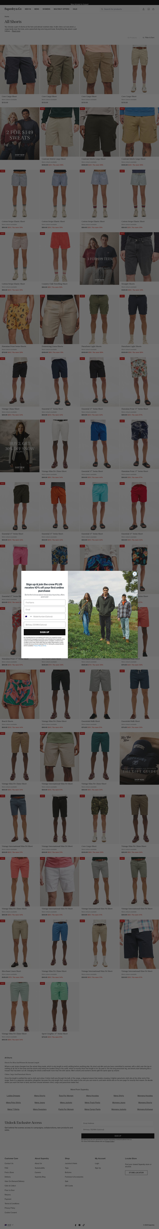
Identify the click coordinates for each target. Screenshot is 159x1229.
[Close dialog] (135, 574)
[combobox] (28, 616)
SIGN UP (44, 632)
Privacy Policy (37, 645)
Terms (44, 645)
